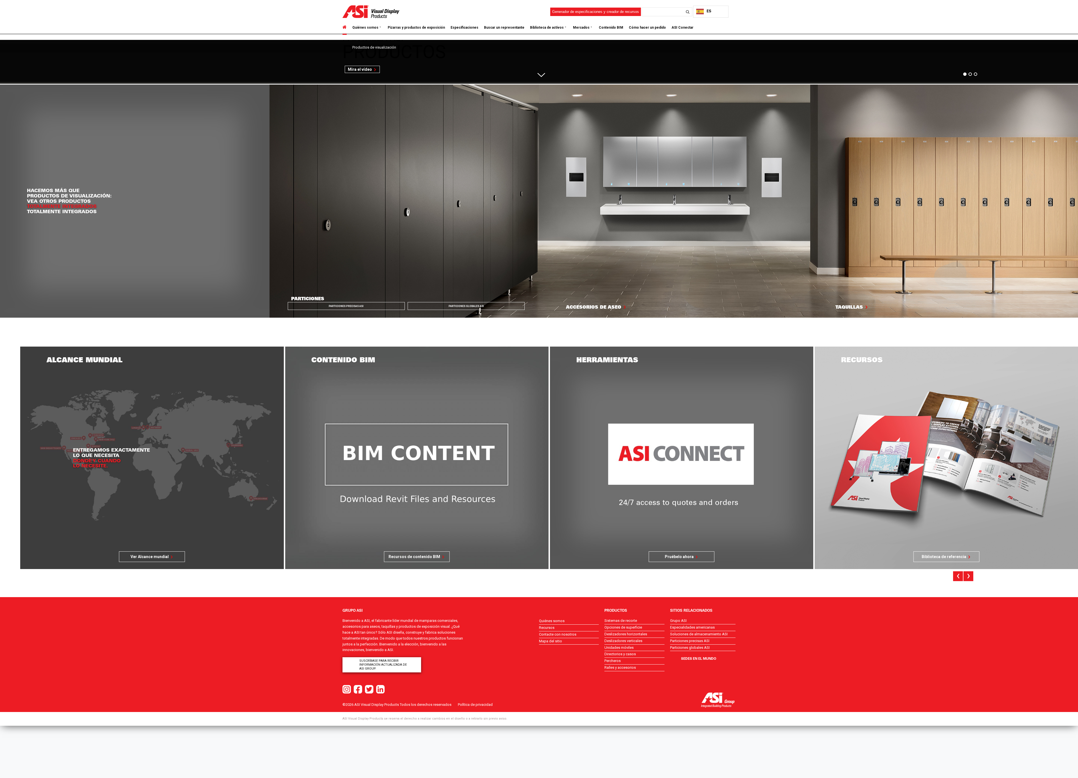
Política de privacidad (475, 704)
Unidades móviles (619, 647)
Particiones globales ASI (466, 306)
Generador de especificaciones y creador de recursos (595, 12)
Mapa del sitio (550, 641)
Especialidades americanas (692, 627)
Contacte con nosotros (557, 634)
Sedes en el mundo (698, 658)
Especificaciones (464, 27)
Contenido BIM (611, 27)
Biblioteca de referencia (679, 556)
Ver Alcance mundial (944, 556)
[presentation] (958, 576)
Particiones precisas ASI (346, 306)
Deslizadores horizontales (625, 634)
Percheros (612, 661)
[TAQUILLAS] (943, 201)
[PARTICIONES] (404, 201)
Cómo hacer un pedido (647, 27)
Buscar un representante (504, 27)
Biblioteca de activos (547, 27)
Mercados (581, 27)
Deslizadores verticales (623, 641)
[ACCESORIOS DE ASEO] (673, 201)
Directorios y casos (620, 654)
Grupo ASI (678, 620)
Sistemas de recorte (620, 620)
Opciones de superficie (623, 627)
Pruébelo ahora (414, 556)
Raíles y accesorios (620, 667)
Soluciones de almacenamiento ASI (699, 634)
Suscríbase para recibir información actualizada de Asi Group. (383, 664)
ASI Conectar (682, 27)
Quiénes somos (365, 27)
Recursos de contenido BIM (149, 556)
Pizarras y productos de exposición (416, 27)
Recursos (546, 627)
